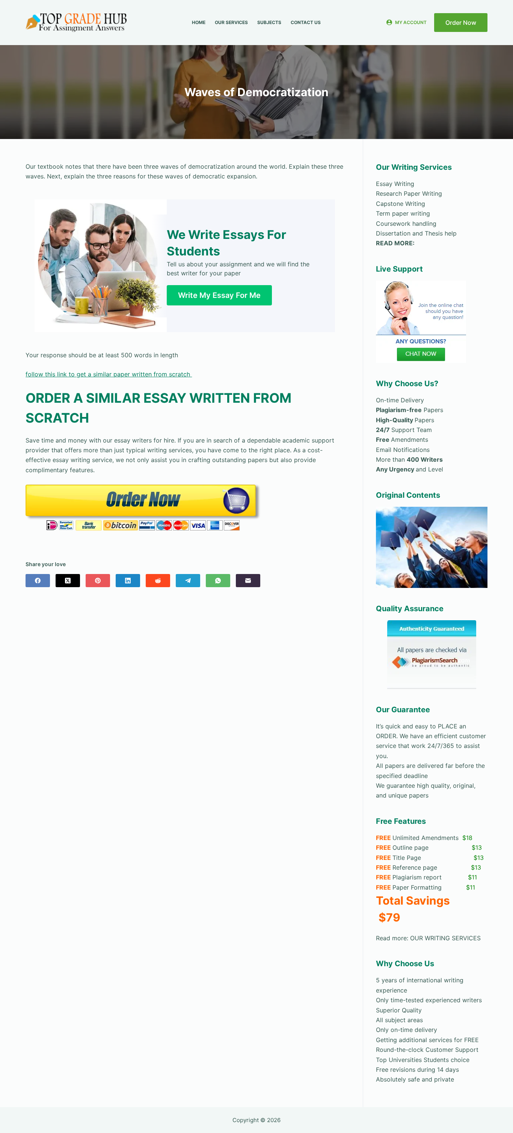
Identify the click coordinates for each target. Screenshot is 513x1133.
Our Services (231, 22)
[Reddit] (158, 580)
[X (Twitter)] (68, 580)
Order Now (460, 22)
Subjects (269, 22)
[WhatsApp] (218, 580)
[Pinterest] (98, 580)
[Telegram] (188, 580)
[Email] (248, 580)
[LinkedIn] (128, 580)
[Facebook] (38, 580)
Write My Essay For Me (219, 295)
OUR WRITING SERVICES (445, 938)
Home (198, 22)
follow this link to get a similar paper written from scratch (109, 374)
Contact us (306, 22)
